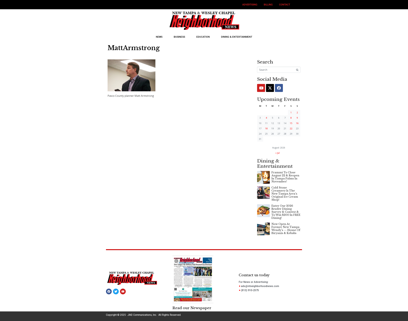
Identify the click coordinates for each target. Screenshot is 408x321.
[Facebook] (279, 88)
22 (291, 128)
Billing (268, 4)
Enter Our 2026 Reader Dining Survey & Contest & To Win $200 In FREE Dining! (285, 212)
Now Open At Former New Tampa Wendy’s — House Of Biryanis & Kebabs (285, 228)
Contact (284, 4)
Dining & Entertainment (236, 36)
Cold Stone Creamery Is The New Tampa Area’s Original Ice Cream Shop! (284, 193)
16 (297, 123)
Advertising (249, 4)
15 (291, 123)
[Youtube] (261, 88)
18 (266, 128)
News (159, 36)
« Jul (277, 152)
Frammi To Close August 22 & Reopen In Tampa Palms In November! (285, 177)
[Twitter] (270, 88)
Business (179, 36)
